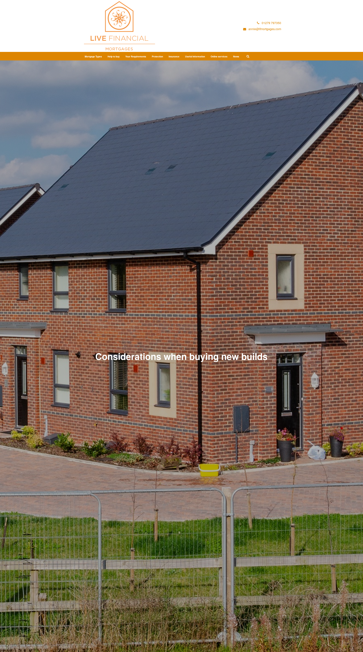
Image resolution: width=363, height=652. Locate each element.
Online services (219, 56)
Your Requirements (135, 56)
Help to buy (114, 56)
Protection (157, 56)
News (236, 56)
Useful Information (195, 56)
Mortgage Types (93, 56)
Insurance (174, 56)
